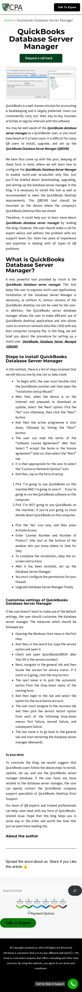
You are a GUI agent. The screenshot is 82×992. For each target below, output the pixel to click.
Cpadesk (61, 981)
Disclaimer (38, 975)
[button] (68, 7)
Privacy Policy (60, 975)
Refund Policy (23, 981)
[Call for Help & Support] (73, 984)
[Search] (75, 891)
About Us (19, 975)
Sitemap (44, 981)
